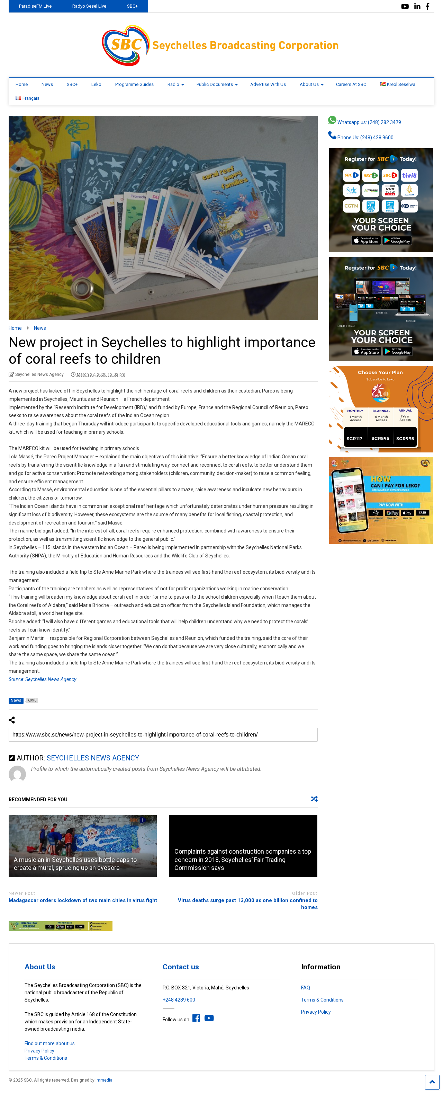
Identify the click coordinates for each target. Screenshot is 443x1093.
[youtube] (405, 7)
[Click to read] (83, 846)
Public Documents (215, 84)
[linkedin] (417, 7)
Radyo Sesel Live (89, 6)
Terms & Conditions (46, 1058)
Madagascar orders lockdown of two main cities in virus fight (83, 900)
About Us (309, 84)
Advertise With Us (268, 84)
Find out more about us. (50, 1043)
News (47, 84)
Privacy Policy (39, 1051)
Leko (96, 84)
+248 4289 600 (179, 1000)
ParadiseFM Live (35, 6)
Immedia (104, 1080)
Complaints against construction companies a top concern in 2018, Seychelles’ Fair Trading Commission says (242, 859)
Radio (173, 84)
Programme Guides (134, 84)
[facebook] (427, 7)
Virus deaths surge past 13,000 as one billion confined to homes (247, 903)
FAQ (305, 987)
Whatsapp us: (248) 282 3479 (368, 122)
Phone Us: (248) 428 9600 (365, 137)
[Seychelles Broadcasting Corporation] (221, 65)
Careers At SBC (351, 84)
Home (22, 84)
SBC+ (132, 6)
